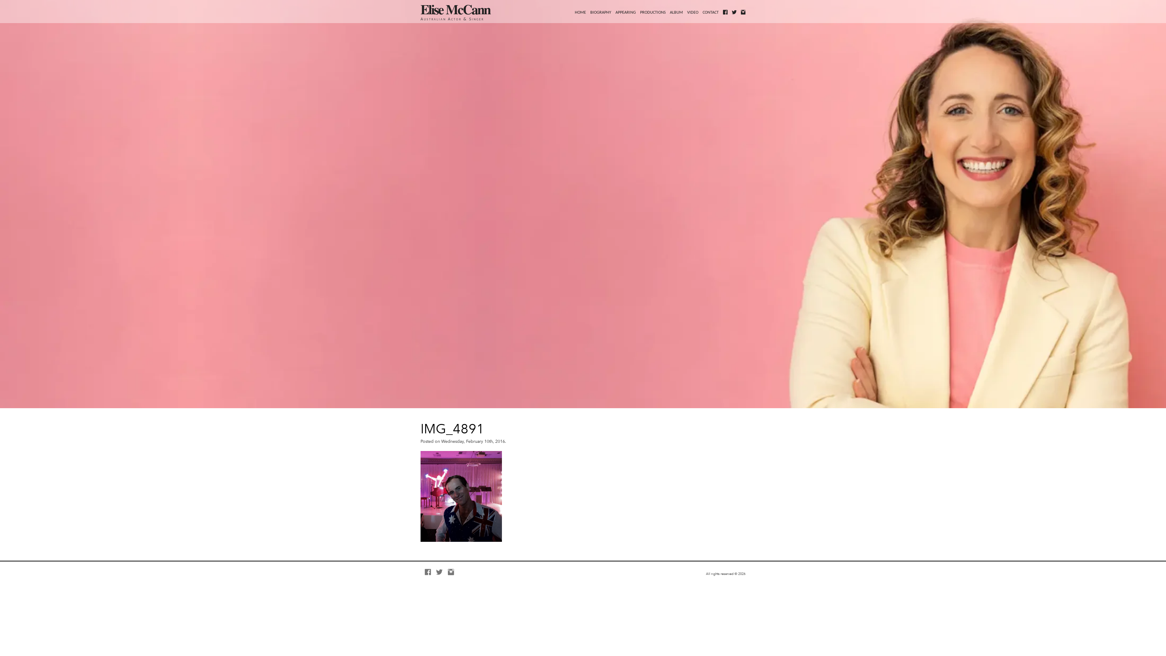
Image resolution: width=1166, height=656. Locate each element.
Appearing (625, 12)
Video (692, 12)
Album (676, 12)
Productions (653, 12)
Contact (711, 12)
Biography (600, 12)
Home (580, 12)
